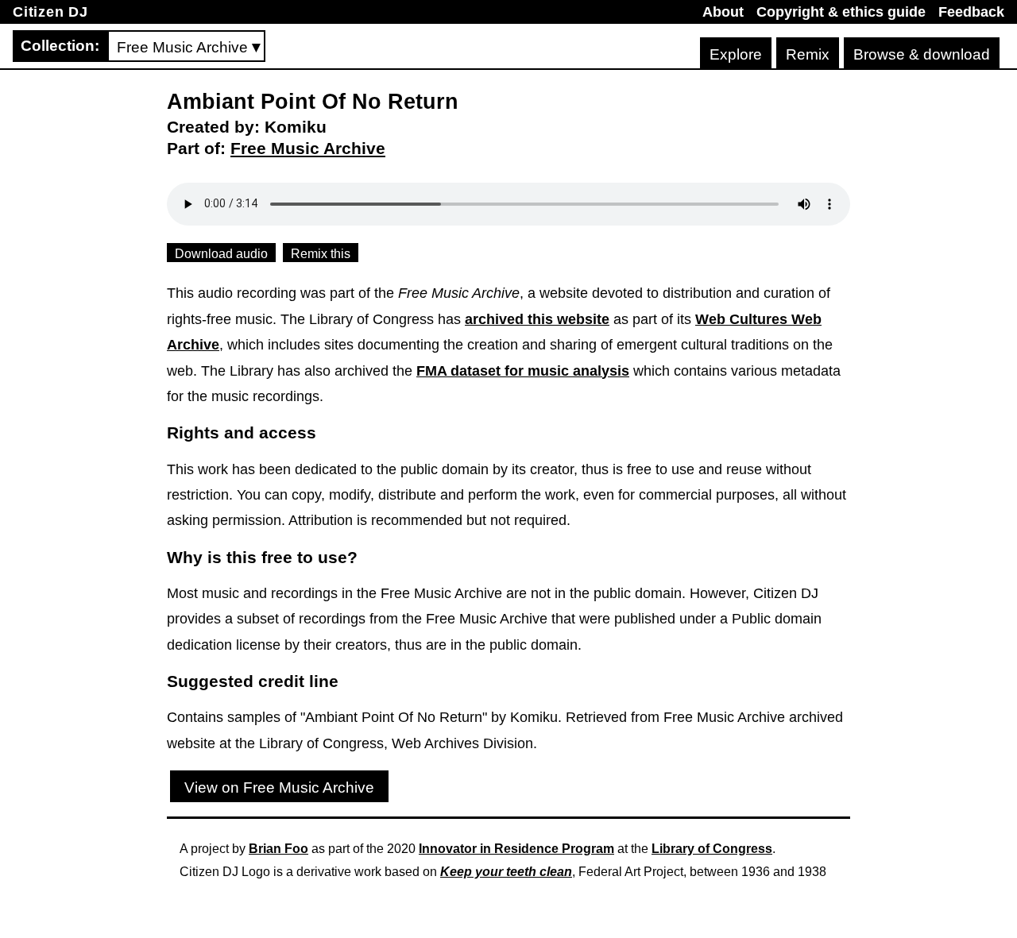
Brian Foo (278, 848)
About (723, 12)
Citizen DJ (50, 12)
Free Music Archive (307, 148)
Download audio (221, 254)
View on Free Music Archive (279, 787)
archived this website (537, 319)
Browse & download (921, 54)
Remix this (320, 254)
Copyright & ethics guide (841, 12)
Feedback (971, 12)
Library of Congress (712, 848)
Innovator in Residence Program (516, 848)
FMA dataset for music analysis (522, 371)
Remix (807, 54)
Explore (736, 54)
